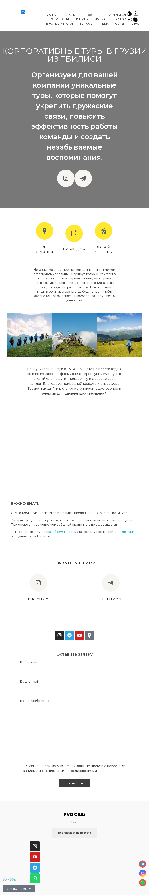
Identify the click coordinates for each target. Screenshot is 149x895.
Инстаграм (38, 599)
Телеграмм (110, 599)
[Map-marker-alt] (89, 635)
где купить (128, 532)
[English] (6, 880)
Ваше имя (28, 662)
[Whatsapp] (135, 19)
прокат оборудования (58, 532)
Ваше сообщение (35, 701)
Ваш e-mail (29, 681)
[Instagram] (129, 13)
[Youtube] (135, 13)
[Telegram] (129, 19)
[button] (11, 335)
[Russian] (13, 880)
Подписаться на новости (74, 832)
